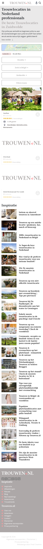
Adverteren (8, 513)
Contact (7, 518)
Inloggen (7, 516)
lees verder (6, 39)
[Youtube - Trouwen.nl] (9, 479)
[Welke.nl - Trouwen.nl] (19, 478)
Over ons (7, 510)
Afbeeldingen (9, 489)
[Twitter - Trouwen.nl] (6, 478)
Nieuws (7, 491)
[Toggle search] (39, 3)
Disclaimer (8, 521)
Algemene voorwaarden (13, 523)
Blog (6, 494)
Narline (6, 113)
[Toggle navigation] (3, 3)
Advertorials (9, 499)
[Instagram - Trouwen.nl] (12, 478)
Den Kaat (6, 157)
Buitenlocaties (22, 125)
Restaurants (7, 127)
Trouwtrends (9, 502)
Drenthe (20, 60)
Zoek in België (21, 68)
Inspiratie (8, 486)
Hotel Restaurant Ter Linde (13, 192)
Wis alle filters (17, 54)
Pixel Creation (36, 544)
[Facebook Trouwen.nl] (3, 479)
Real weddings (10, 497)
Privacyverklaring (11, 526)
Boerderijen (11, 125)
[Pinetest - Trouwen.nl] (15, 479)
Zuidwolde (5, 54)
